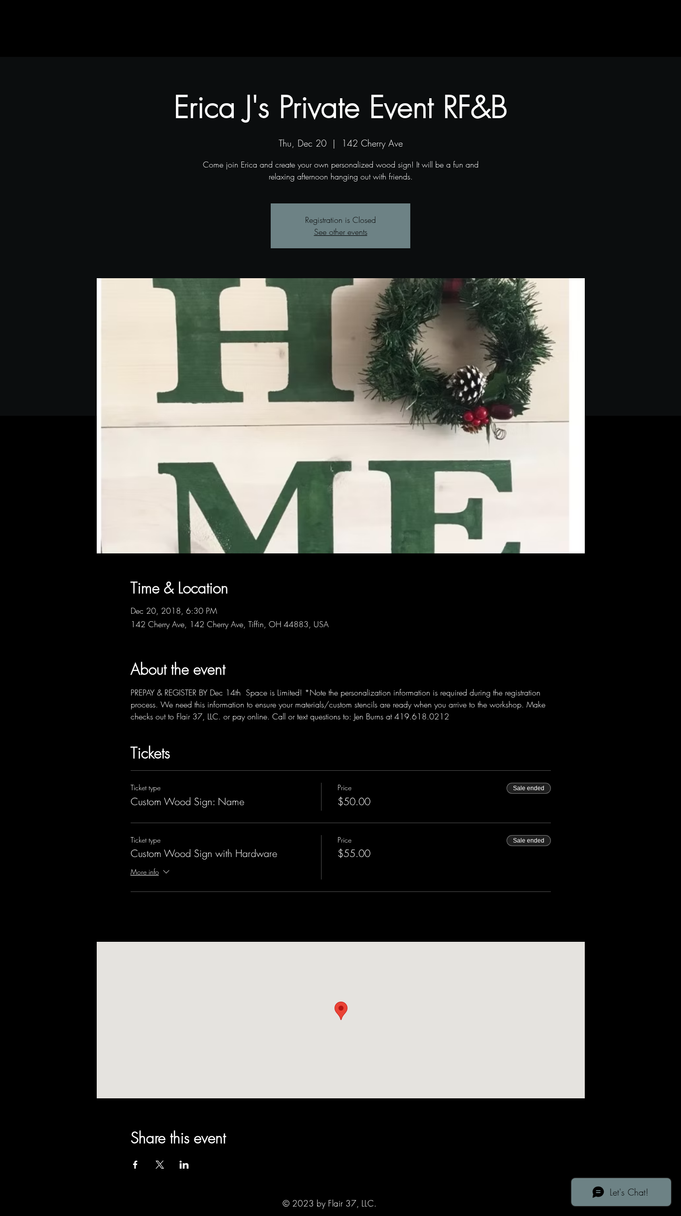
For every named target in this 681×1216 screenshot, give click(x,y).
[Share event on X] (160, 1165)
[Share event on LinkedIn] (184, 1165)
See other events (340, 231)
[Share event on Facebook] (135, 1165)
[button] (120, 46)
